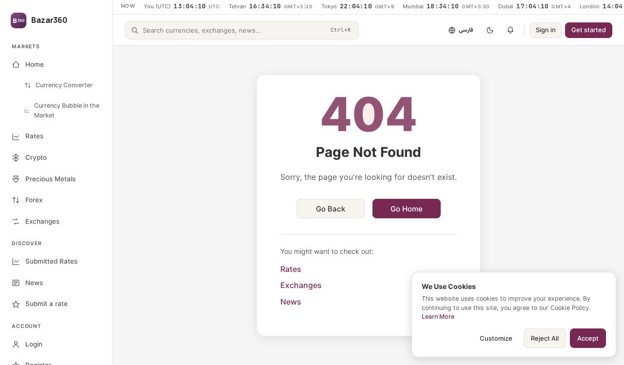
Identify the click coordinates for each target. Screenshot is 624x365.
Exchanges (301, 285)
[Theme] (490, 30)
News (290, 302)
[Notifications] (510, 30)
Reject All (545, 338)
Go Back (330, 208)
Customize (496, 338)
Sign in (546, 30)
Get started (588, 30)
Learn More (438, 316)
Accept (588, 338)
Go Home (406, 208)
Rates (290, 269)
